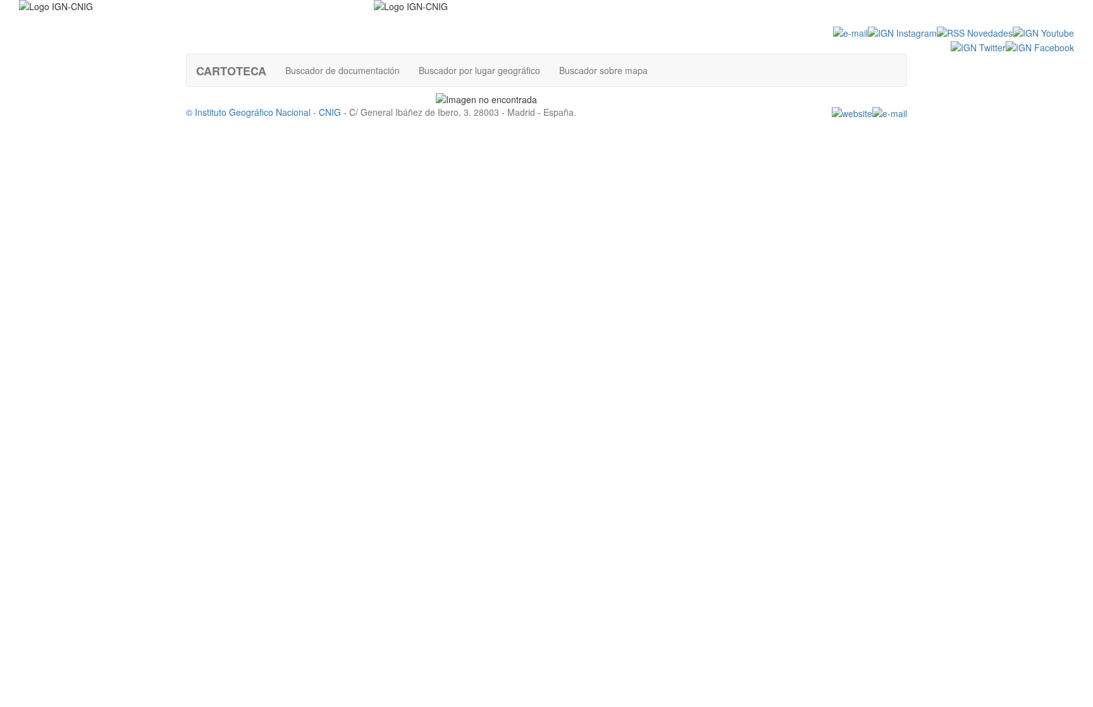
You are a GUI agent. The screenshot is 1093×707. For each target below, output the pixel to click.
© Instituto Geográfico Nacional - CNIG (263, 112)
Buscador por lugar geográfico (479, 70)
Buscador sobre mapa (603, 70)
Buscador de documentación (342, 70)
